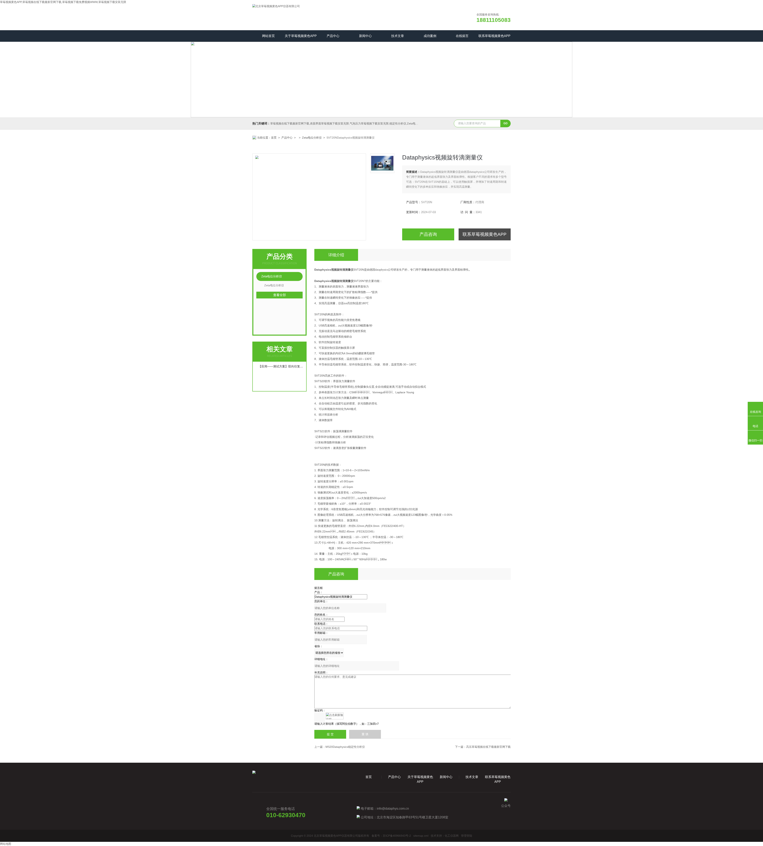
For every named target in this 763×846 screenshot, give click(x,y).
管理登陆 (466, 835)
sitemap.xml (420, 835)
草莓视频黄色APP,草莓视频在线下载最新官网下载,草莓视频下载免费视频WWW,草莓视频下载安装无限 (63, 2)
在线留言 (462, 36)
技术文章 (397, 36)
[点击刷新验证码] (335, 716)
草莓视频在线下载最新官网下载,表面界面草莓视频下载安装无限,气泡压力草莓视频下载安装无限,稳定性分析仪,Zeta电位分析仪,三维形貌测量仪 (358, 123)
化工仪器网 (452, 835)
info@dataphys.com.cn (393, 808)
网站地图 (5, 843)
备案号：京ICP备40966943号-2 (391, 835)
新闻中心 (365, 36)
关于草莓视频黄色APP (301, 36)
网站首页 (268, 36)
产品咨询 (428, 234)
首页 (274, 137)
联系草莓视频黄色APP (494, 36)
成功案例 (430, 36)
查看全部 (279, 295)
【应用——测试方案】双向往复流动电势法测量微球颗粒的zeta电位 (281, 366)
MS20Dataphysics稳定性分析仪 (345, 746)
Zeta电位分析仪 (312, 137)
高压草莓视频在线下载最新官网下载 (488, 746)
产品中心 (333, 36)
